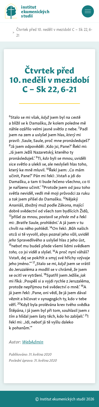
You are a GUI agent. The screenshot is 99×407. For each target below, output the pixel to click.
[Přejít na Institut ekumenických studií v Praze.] (7, 32)
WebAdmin (32, 341)
